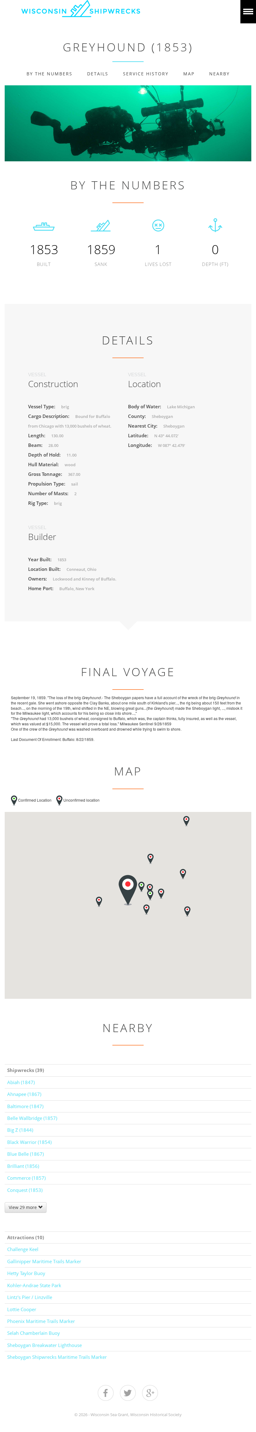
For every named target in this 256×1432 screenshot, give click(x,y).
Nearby (219, 74)
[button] (183, 874)
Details (97, 74)
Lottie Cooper (21, 1309)
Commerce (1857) (26, 1178)
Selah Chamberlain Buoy (33, 1333)
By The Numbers (49, 74)
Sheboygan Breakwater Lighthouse (44, 1345)
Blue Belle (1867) (25, 1154)
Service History (146, 74)
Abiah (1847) (21, 1082)
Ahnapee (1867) (24, 1094)
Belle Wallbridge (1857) (32, 1118)
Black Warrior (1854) (29, 1142)
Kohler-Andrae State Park (34, 1285)
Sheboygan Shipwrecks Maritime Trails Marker (57, 1357)
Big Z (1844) (20, 1130)
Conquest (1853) (24, 1190)
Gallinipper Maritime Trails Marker (44, 1261)
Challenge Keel (22, 1249)
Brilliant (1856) (23, 1166)
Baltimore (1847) (25, 1106)
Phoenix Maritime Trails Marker (41, 1321)
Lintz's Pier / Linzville (29, 1297)
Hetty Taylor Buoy (26, 1273)
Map (188, 74)
